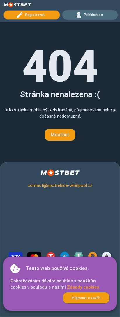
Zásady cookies (83, 287)
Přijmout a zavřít (86, 298)
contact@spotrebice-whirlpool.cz (60, 185)
